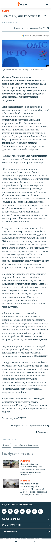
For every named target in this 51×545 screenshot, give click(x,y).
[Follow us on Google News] (34, 511)
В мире (5, 11)
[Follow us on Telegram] (22, 511)
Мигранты (25, 461)
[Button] (17, 28)
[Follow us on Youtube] (4, 511)
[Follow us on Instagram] (10, 511)
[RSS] (40, 511)
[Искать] (35, 541)
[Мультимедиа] (16, 541)
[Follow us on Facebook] (16, 511)
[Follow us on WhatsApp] (28, 511)
